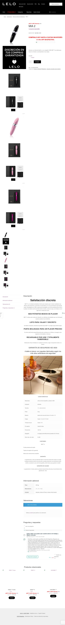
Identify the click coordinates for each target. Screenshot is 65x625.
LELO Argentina (20, 616)
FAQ (35, 4)
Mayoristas (29, 12)
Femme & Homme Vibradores (19, 16)
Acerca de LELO (22, 4)
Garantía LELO (30, 4)
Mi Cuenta (21, 6)
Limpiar (32, 57)
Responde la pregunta (32, 556)
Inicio (4, 12)
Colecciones (9, 16)
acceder (31, 512)
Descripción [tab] (5, 296)
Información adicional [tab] (7, 300)
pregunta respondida (34, 29)
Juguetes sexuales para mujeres (54, 69)
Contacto (43, 4)
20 (12, 582)
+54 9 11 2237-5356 (24, 613)
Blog (39, 4)
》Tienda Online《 (11, 12)
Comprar (37, 61)
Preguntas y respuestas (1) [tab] (9, 308)
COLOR (30, 56)
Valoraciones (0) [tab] (6, 304)
